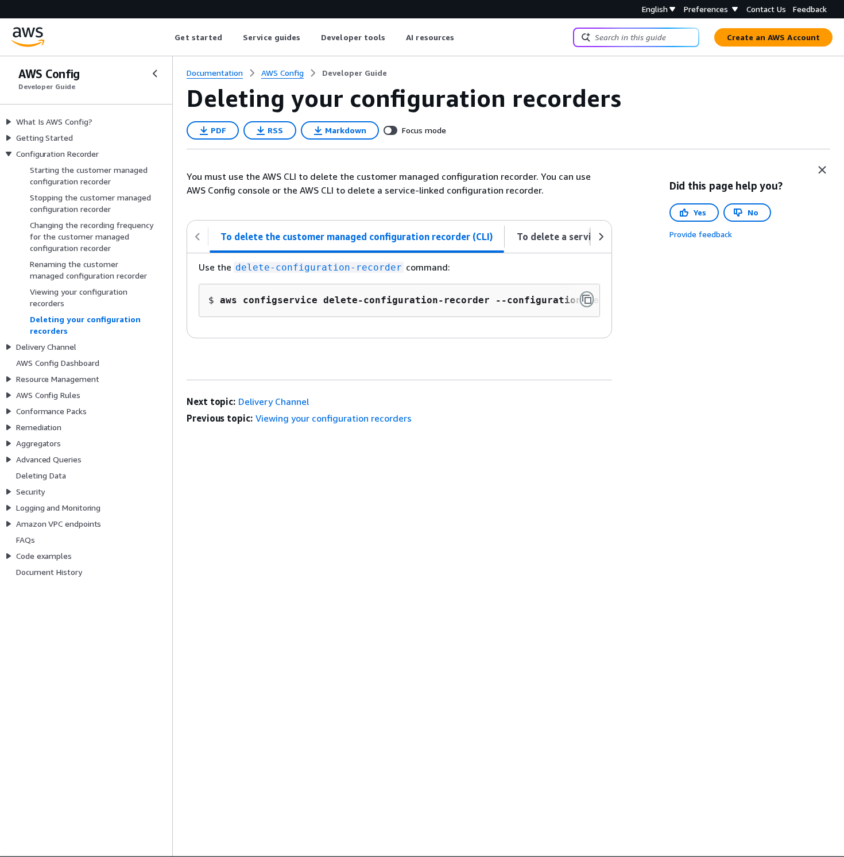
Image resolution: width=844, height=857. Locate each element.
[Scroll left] (166, 37)
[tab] (357, 236)
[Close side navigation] (155, 73)
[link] (354, 73)
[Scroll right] (463, 37)
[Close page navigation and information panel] (822, 170)
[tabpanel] (399, 295)
